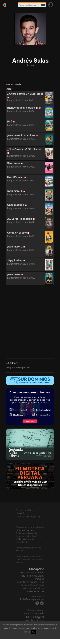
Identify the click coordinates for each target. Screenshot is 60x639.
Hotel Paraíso (15, 177)
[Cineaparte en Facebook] (37, 603)
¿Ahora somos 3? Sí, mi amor (25, 93)
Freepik (37, 547)
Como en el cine (17, 232)
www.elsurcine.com (34, 620)
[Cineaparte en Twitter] (42, 603)
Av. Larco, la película (19, 219)
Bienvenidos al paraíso (21, 107)
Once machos (15, 205)
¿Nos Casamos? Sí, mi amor (24, 149)
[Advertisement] (30, 322)
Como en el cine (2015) (28, 516)
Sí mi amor (13, 163)
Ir (43, 5)
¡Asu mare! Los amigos (21, 135)
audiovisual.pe (25, 530)
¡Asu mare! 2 (15, 246)
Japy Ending (15, 260)
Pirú (9, 121)
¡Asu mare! (13, 274)
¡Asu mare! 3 (15, 191)
